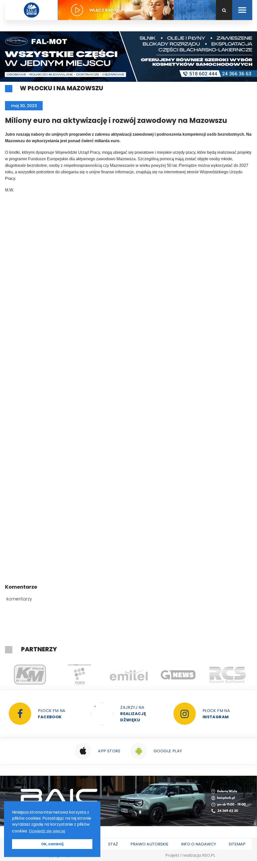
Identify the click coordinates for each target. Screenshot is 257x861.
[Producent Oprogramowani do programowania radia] (227, 674)
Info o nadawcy (198, 844)
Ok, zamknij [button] (52, 843)
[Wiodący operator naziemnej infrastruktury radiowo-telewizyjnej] (128, 674)
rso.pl (208, 855)
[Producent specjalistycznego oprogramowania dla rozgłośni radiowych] (178, 674)
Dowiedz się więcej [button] (47, 831)
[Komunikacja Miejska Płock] (29, 674)
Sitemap (237, 844)
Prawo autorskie (149, 844)
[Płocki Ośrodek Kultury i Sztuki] (79, 674)
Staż (113, 844)
